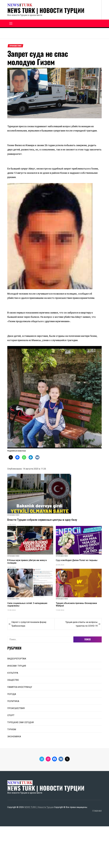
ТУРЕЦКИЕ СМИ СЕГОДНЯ (20, 722)
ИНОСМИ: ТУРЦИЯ (16, 666)
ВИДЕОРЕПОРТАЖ (16, 658)
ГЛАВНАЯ (97, 811)
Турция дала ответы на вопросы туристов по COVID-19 (81, 624)
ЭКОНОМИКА (14, 736)
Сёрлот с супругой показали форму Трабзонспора (28, 624)
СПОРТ (10, 715)
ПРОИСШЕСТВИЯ (15, 46)
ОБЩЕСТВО (13, 680)
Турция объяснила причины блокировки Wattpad (76, 604)
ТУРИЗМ (11, 729)
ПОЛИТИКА (13, 701)
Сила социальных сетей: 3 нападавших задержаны (27, 604)
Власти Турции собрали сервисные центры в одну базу (42, 519)
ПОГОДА (11, 694)
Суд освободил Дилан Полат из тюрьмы (76, 560)
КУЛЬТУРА (12, 673)
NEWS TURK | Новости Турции (45, 10)
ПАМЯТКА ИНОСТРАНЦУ (19, 687)
